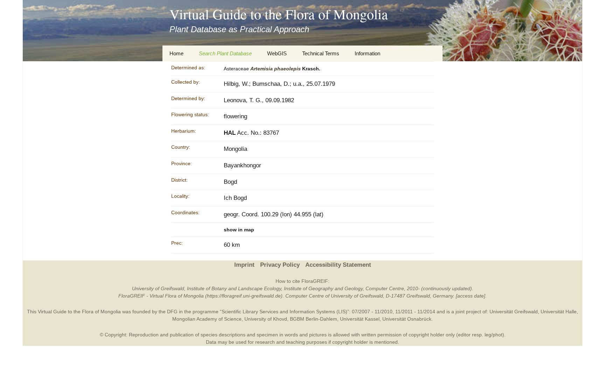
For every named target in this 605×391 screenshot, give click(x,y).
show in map (239, 229)
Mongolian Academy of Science (207, 319)
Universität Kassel (360, 319)
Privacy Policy (280, 264)
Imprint (244, 264)
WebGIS (277, 53)
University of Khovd (265, 319)
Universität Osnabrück (406, 319)
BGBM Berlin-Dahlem (313, 319)
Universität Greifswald (513, 311)
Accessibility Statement (338, 264)
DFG (172, 311)
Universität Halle (559, 311)
